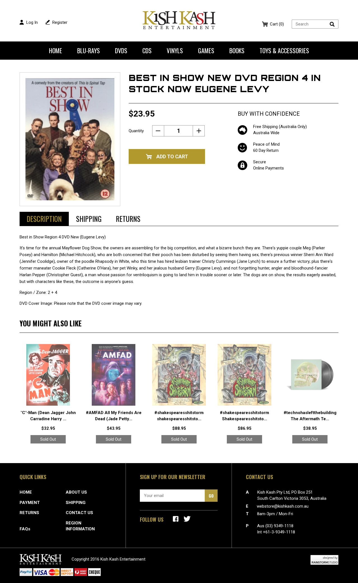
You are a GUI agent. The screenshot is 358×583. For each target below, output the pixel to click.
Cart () (277, 24)
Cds (147, 50)
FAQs (25, 528)
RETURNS (29, 512)
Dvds (121, 50)
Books (236, 50)
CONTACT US (79, 512)
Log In (32, 22)
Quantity (136, 130)
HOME (26, 492)
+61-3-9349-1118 (279, 532)
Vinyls (175, 50)
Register (59, 22)
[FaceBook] (175, 519)
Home (55, 50)
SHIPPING (76, 502)
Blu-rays (88, 50)
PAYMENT (30, 502)
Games (206, 50)
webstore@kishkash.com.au (282, 506)
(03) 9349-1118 (279, 525)
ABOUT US (76, 492)
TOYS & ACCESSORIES (284, 50)
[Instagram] (187, 519)
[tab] (44, 219)
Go (211, 496)
